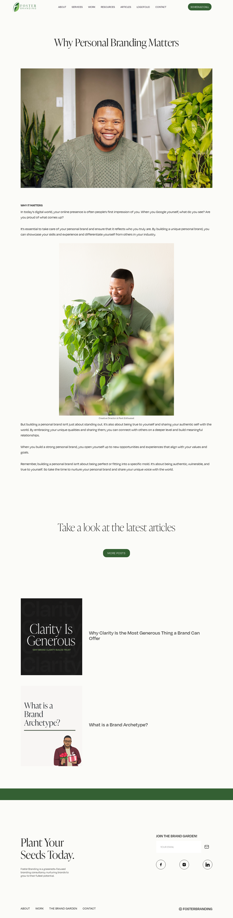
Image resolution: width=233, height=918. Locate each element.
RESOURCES (108, 6)
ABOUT (62, 6)
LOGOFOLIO (143, 6)
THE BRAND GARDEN (63, 908)
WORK (91, 6)
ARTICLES (125, 6)
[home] (25, 7)
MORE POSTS (116, 553)
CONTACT (160, 6)
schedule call (200, 6)
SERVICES (77, 6)
